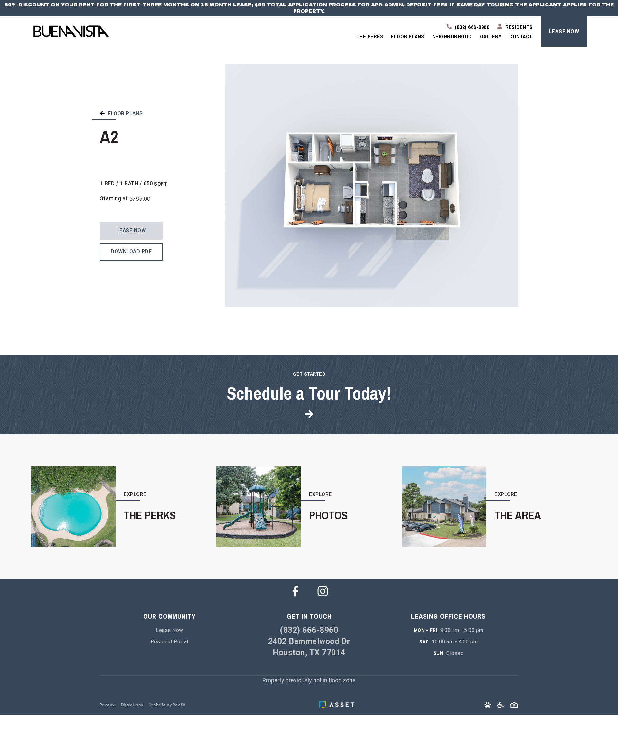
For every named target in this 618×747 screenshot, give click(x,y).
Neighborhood (452, 36)
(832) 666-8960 (309, 630)
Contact (521, 36)
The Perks (369, 36)
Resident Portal (169, 642)
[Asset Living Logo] (338, 704)
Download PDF (131, 251)
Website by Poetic (167, 704)
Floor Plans (407, 36)
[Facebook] (295, 591)
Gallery (490, 36)
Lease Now (131, 230)
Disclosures (132, 704)
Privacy (107, 704)
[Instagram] (322, 591)
